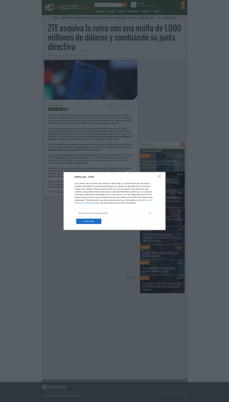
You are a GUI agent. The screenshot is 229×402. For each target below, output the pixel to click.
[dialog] (114, 201)
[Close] (160, 177)
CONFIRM (88, 221)
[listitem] (114, 213)
